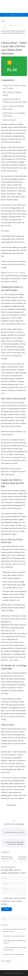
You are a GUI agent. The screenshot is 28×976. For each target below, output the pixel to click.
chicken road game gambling (16, 273)
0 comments (4, 27)
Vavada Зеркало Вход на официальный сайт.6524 (7, 857)
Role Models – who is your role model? (14, 936)
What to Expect (9, 120)
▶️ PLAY (12, 66)
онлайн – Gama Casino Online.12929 (13, 954)
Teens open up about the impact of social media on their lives (14, 930)
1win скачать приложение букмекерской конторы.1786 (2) (15, 949)
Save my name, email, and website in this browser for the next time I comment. (13, 901)
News (3, 21)
